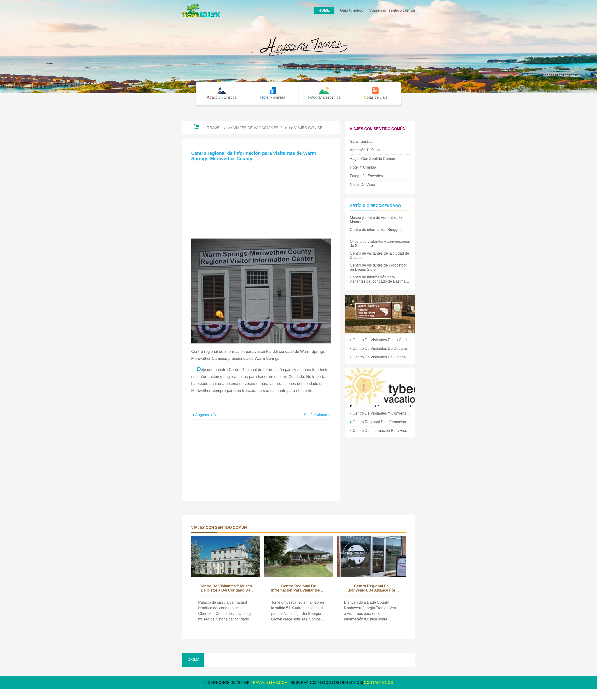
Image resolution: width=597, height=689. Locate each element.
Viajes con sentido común (392, 10)
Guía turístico (352, 10)
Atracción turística (365, 150)
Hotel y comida (363, 167)
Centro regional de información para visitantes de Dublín (298, 588)
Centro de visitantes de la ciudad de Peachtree (381, 340)
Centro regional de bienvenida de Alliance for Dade (371, 588)
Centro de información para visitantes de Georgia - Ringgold (381, 431)
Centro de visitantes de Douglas (380, 348)
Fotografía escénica (366, 176)
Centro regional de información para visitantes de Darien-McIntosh (381, 422)
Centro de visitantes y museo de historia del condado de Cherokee (225, 588)
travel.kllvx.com (269, 683)
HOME (324, 10)
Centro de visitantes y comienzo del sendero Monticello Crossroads (381, 413)
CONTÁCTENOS (378, 683)
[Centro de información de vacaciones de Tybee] (380, 387)
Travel (214, 128)
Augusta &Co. (206, 415)
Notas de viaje (362, 185)
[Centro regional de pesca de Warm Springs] (380, 314)
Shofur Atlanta (315, 415)
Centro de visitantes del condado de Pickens (381, 357)
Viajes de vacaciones (255, 128)
